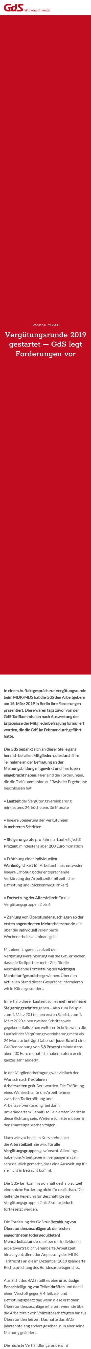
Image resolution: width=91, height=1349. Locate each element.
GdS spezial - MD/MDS (45, 324)
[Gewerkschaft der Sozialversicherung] (27, 7)
